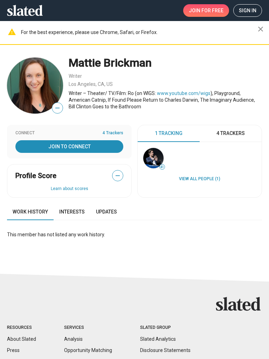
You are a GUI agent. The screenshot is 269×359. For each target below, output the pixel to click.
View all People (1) (199, 178)
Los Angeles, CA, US (91, 84)
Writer (75, 76)
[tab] (169, 133)
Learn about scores (69, 188)
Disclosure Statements (165, 350)
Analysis (73, 339)
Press (13, 350)
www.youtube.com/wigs (184, 93)
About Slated (21, 339)
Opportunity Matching (88, 350)
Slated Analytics (158, 339)
